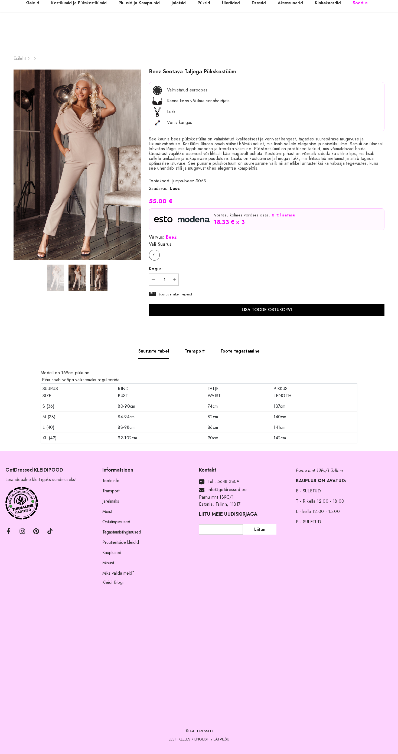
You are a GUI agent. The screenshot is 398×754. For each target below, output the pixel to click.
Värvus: (163, 237)
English (202, 739)
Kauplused (111, 552)
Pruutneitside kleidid (120, 542)
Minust (108, 563)
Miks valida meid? (118, 573)
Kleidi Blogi (113, 582)
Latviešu (221, 739)
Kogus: (156, 269)
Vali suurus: (160, 244)
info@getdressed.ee (227, 489)
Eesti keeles (179, 739)
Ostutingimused (116, 522)
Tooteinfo (110, 481)
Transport (110, 491)
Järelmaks (110, 501)
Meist (107, 511)
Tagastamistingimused (121, 532)
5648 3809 (228, 481)
